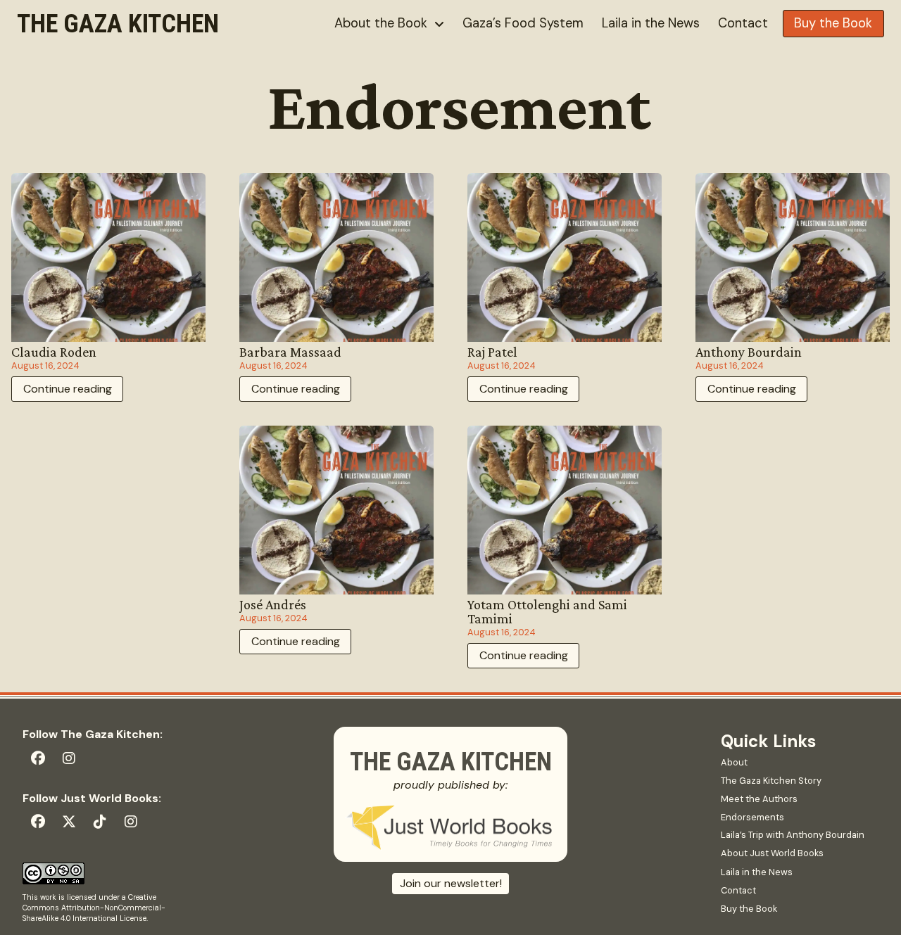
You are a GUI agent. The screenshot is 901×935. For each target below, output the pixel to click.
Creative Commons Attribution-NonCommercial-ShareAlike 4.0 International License (94, 907)
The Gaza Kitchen (118, 24)
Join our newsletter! (451, 883)
